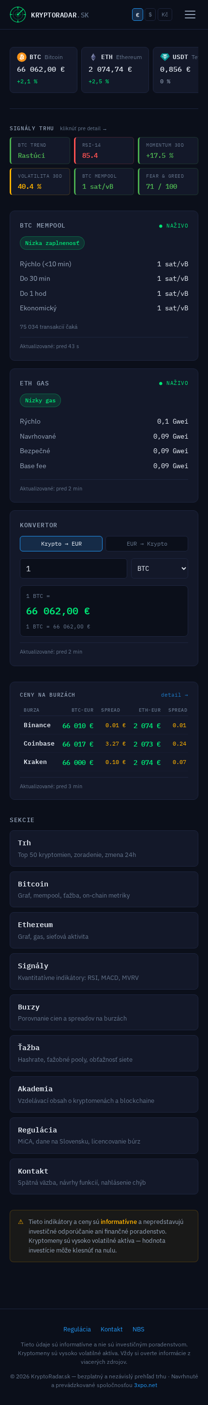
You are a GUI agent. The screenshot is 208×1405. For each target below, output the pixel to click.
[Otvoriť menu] (190, 14)
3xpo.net (145, 1385)
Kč (165, 14)
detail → (174, 694)
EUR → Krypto (147, 543)
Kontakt (112, 1329)
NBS (139, 1329)
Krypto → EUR (61, 543)
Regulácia (77, 1329)
